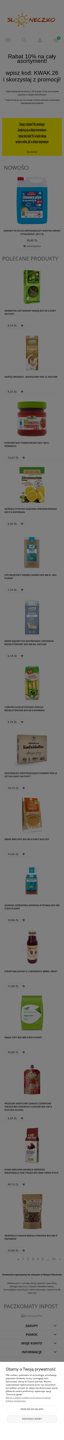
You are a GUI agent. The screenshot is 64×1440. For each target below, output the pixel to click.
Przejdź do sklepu (32, 1409)
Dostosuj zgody (32, 1419)
